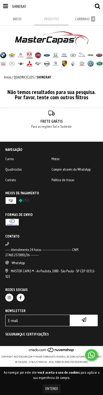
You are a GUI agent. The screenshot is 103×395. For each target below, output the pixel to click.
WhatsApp (18, 262)
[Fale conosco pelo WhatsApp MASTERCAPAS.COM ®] (91, 355)
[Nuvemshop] (52, 351)
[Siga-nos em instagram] (9, 298)
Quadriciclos (13, 169)
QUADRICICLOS (24, 77)
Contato (10, 179)
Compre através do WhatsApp (71, 169)
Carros (9, 158)
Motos (55, 158)
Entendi (51, 388)
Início (7, 77)
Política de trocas (63, 179)
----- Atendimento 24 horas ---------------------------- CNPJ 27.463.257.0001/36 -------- (41, 252)
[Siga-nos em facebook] (21, 298)
